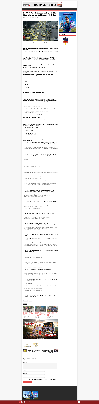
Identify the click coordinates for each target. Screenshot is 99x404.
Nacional (39, 9)
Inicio (24, 9)
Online (28, 9)
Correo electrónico (26, 373)
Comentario (25, 362)
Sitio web (24, 376)
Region (33, 9)
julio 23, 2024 (26, 17)
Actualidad (55, 9)
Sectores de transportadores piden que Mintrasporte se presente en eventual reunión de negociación (40, 314)
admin (31, 17)
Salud (50, 9)
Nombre (24, 370)
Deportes (44, 9)
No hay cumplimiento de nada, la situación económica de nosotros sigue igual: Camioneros (52, 314)
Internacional (63, 9)
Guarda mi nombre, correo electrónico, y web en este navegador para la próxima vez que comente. (40, 379)
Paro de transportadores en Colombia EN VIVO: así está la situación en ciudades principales (28, 314)
